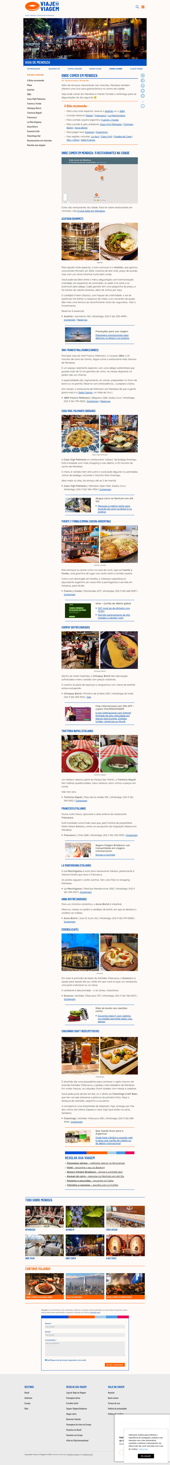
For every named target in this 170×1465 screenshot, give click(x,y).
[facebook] (143, 81)
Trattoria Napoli (34, 112)
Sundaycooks (87, 1454)
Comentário (50, 1340)
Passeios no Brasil (73, 1429)
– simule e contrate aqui (95, 1171)
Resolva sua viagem (36, 145)
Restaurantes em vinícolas (39, 140)
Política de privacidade (117, 1408)
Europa (27, 1403)
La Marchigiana (34, 122)
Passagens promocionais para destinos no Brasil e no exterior (112, 336)
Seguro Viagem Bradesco (76, 1408)
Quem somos (113, 1398)
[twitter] (143, 92)
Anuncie (111, 1392)
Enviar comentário (115, 1365)
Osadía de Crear (123, 136)
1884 (29, 94)
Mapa (29, 85)
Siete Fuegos (88, 139)
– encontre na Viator (90, 1180)
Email (47, 1332)
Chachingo (102, 132)
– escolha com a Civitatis (92, 1185)
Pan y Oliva (73, 139)
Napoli (89, 115)
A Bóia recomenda (35, 80)
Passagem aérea (73, 1398)
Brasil (27, 1392)
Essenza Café (33, 131)
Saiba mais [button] (143, 1449)
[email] (143, 97)
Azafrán (30, 89)
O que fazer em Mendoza (91, 210)
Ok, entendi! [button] (146, 1456)
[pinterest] (143, 86)
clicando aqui (95, 1312)
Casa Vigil (106, 136)
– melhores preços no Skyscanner (96, 1163)
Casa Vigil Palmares (36, 98)
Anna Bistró (32, 126)
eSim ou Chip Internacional (77, 1440)
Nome (48, 1323)
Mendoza (33, 15)
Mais (26, 1408)
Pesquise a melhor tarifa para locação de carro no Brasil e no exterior (115, 509)
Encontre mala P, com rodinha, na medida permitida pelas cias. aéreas (115, 1018)
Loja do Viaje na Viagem (76, 1392)
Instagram (69, 319)
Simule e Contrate (105, 854)
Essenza (89, 132)
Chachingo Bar (34, 135)
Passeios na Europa (74, 1435)
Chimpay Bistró (34, 108)
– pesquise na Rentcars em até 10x (95, 1176)
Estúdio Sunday (73, 1454)
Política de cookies (116, 1413)
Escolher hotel (72, 1403)
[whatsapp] (143, 76)
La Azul (95, 136)
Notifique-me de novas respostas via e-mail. (66, 1360)
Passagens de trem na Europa (78, 1424)
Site (89, 697)
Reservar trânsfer (73, 1419)
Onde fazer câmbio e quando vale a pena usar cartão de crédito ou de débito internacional (114, 1140)
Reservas (82, 319)
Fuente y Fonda (34, 103)
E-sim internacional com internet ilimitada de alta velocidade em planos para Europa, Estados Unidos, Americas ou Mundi (113, 717)
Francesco (32, 117)
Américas (28, 1398)
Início (27, 15)
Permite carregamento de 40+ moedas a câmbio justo (114, 616)
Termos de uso (114, 1403)
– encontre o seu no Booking (86, 1167)
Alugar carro (71, 1413)
